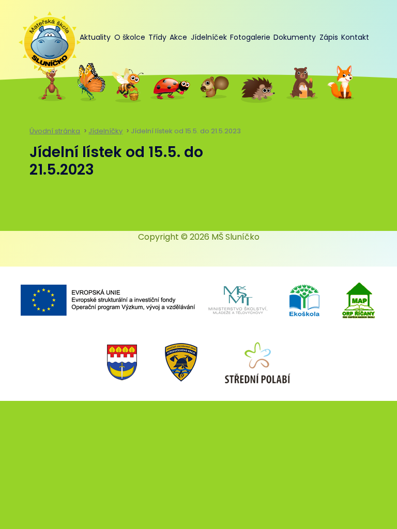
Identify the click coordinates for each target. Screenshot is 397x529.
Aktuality (95, 37)
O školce (129, 37)
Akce (178, 37)
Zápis (328, 37)
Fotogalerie (250, 37)
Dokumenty (294, 37)
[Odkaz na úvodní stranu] (44, 37)
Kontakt (355, 37)
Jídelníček (209, 37)
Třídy (157, 37)
